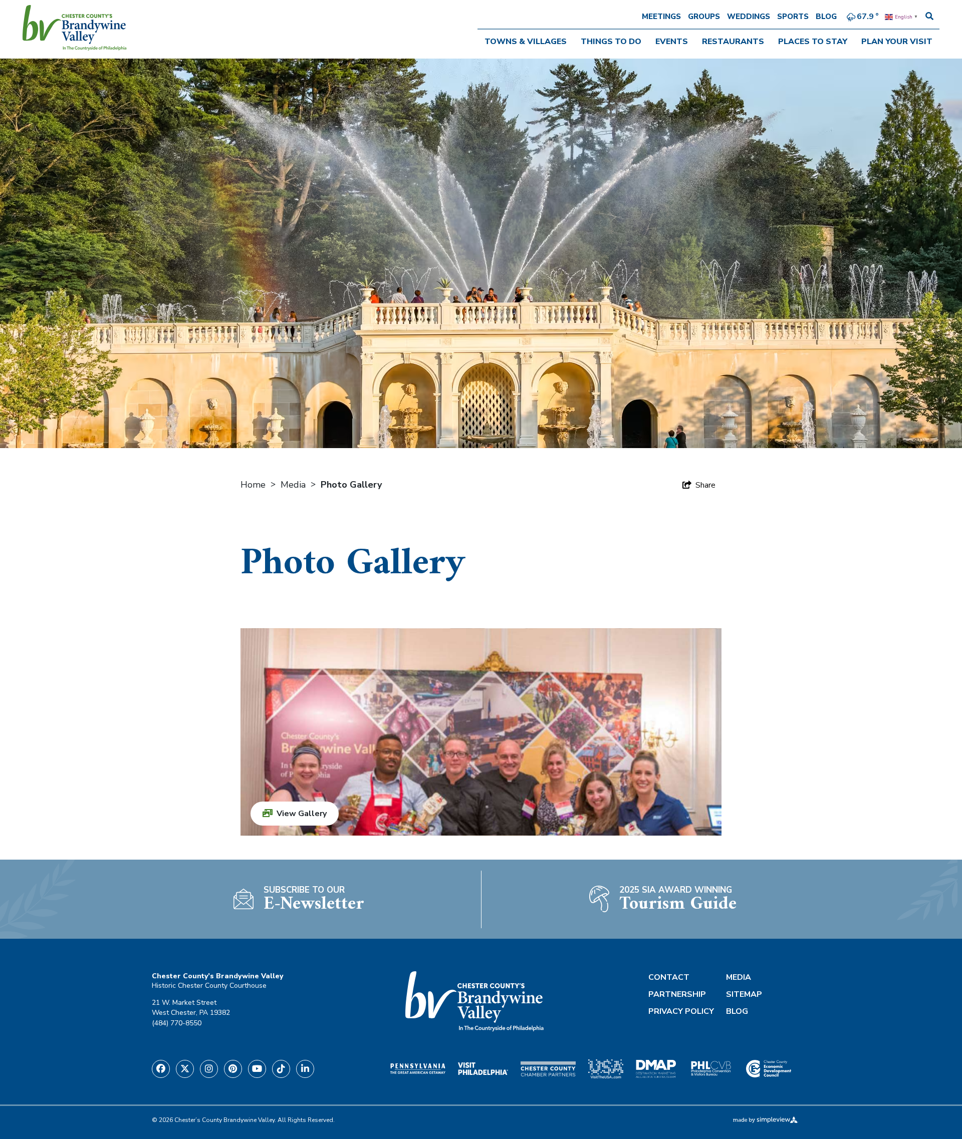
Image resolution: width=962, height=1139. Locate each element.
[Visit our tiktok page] (281, 1068)
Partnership (677, 994)
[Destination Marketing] (656, 1069)
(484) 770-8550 (176, 1023)
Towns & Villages (526, 41)
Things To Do (611, 41)
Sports (793, 17)
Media (294, 485)
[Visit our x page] (184, 1068)
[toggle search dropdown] (929, 17)
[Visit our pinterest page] (232, 1068)
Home (254, 485)
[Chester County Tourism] (75, 28)
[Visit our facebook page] (160, 1068)
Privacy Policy (681, 1011)
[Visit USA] (605, 1068)
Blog (826, 17)
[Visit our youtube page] (257, 1068)
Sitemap (744, 994)
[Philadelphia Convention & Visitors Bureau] (711, 1068)
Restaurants (733, 41)
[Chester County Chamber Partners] (548, 1068)
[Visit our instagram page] (209, 1068)
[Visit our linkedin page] (305, 1068)
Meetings (661, 17)
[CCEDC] (768, 1069)
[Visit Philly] (483, 1068)
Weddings (748, 17)
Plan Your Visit (896, 41)
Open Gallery (481, 731)
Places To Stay (812, 41)
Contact (668, 977)
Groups (704, 17)
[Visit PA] (417, 1068)
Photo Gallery (352, 485)
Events (671, 41)
